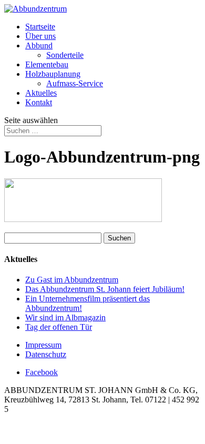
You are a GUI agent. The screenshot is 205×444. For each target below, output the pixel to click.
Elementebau (46, 64)
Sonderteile (65, 55)
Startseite (40, 26)
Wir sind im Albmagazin (65, 317)
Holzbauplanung (52, 73)
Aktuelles (41, 92)
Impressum (43, 344)
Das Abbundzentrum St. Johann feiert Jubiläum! (104, 289)
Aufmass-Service (74, 83)
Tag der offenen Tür (58, 326)
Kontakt (38, 102)
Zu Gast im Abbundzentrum (71, 279)
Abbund (39, 45)
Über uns (40, 36)
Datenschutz (45, 354)
